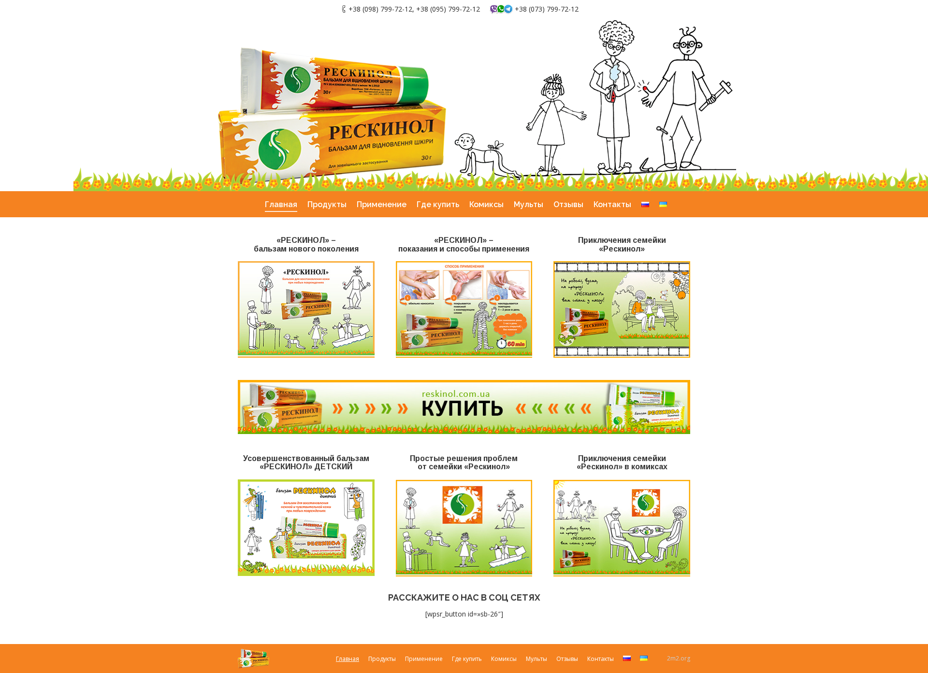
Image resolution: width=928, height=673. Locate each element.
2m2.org (678, 658)
